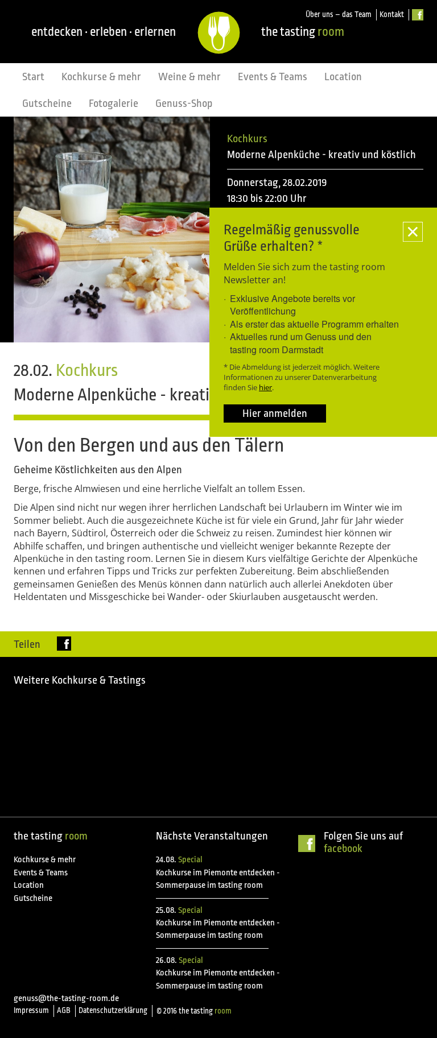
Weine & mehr (189, 77)
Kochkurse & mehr (101, 77)
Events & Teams (272, 77)
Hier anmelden (274, 413)
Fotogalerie (113, 103)
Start (33, 77)
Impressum (31, 1010)
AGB (64, 1010)
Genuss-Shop (184, 103)
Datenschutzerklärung (113, 1010)
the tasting (302, 31)
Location (343, 77)
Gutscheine (47, 103)
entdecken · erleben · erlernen (103, 31)
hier (265, 387)
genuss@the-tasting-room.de (66, 998)
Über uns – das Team (339, 14)
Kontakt (392, 14)
